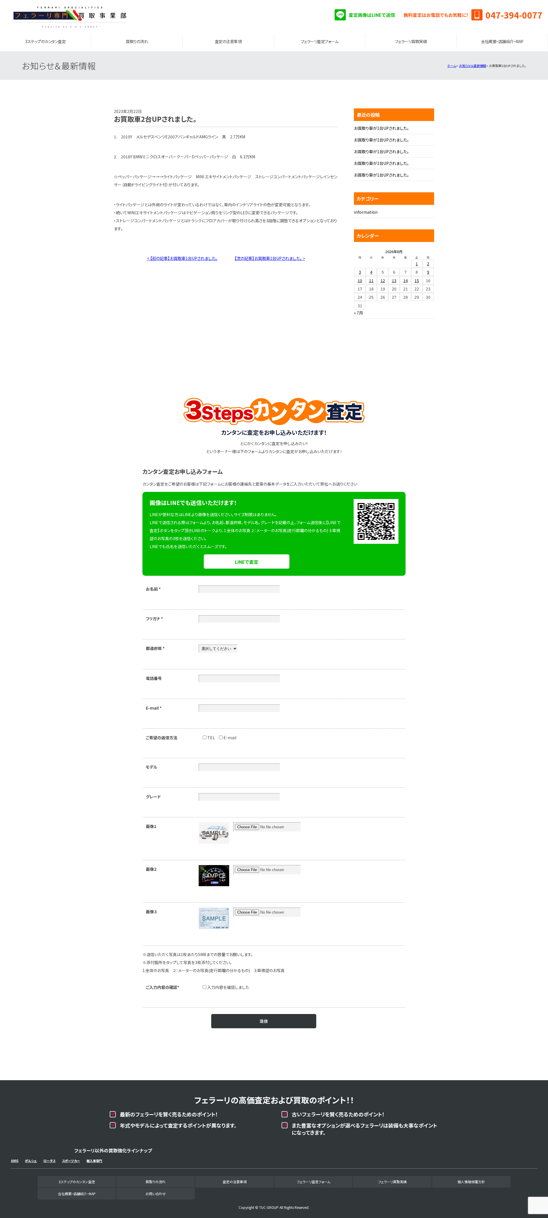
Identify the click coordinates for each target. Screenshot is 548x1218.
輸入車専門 (94, 1160)
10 (360, 280)
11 (371, 280)
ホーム (451, 65)
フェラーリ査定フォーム (320, 41)
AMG (14, 1160)
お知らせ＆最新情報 (472, 65)
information (366, 212)
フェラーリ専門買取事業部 (69, 17)
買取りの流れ (137, 41)
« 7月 (358, 313)
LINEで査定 (246, 561)
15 (416, 280)
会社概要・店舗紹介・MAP (502, 41)
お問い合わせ (156, 1193)
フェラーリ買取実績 (411, 41)
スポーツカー (71, 1160)
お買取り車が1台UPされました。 (381, 128)
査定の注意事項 (228, 41)
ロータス (49, 1160)
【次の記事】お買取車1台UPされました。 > (270, 258)
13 (394, 280)
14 (405, 280)
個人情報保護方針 (471, 1181)
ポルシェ (31, 1160)
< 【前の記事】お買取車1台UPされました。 (182, 258)
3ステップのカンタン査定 (45, 41)
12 (382, 280)
